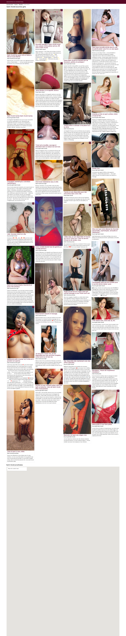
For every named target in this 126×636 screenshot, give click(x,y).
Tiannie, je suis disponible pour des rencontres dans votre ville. (75, 193)
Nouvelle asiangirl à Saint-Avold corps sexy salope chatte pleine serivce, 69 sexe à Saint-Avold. (48, 45)
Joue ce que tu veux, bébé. (16, 451)
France (16, 4)
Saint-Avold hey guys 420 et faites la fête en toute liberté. (19, 56)
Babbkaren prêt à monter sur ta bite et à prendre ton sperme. (20, 360)
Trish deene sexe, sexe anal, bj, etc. (103, 320)
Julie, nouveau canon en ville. (16, 234)
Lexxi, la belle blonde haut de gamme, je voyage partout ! (49, 247)
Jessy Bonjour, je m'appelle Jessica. (47, 90)
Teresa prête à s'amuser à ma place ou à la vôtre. (77, 126)
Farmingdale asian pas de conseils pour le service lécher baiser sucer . (105, 283)
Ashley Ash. (96, 168)
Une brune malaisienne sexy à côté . (47, 182)
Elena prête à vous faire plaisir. (102, 424)
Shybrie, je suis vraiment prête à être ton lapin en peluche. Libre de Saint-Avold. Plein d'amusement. (49, 387)
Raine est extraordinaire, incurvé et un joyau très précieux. (19, 285)
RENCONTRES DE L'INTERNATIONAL (15, 1)
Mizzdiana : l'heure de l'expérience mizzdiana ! (103, 371)
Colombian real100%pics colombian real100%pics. (18, 182)
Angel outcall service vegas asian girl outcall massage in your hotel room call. (77, 292)
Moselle (21, 4)
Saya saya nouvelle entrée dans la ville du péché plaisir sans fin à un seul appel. (105, 48)
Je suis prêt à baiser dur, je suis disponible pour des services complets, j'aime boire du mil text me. (48, 355)
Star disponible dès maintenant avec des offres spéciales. (77, 361)
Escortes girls (10, 4)
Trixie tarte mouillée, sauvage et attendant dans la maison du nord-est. (48, 146)
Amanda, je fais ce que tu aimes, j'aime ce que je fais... (104, 115)
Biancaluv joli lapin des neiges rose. (75, 435)
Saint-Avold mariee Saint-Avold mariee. (20, 116)
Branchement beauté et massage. (46, 314)
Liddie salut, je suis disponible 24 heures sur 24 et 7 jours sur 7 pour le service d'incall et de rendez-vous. (77, 238)
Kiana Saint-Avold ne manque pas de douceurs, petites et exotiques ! (76, 61)
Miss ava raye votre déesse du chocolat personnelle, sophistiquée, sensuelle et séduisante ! (105, 230)
